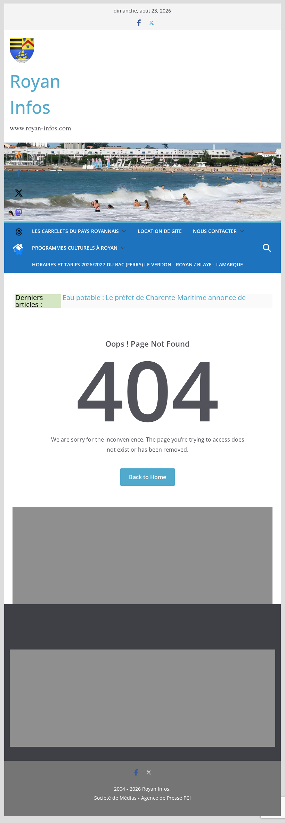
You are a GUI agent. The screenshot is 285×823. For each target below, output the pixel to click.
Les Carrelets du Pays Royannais (75, 231)
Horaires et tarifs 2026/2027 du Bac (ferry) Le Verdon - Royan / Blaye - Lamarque (137, 264)
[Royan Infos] (142, 147)
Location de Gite (160, 231)
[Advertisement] (142, 555)
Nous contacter (215, 231)
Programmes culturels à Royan (74, 247)
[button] (123, 231)
